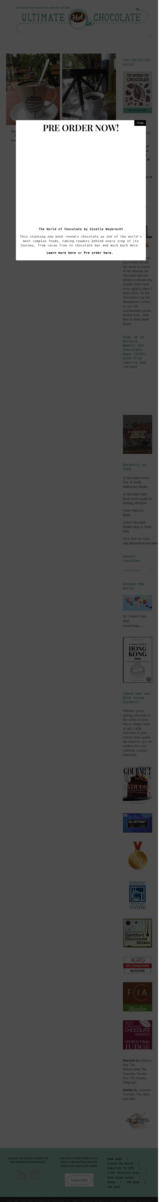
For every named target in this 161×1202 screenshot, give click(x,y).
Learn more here (61, 253)
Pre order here (97, 253)
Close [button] (140, 123)
